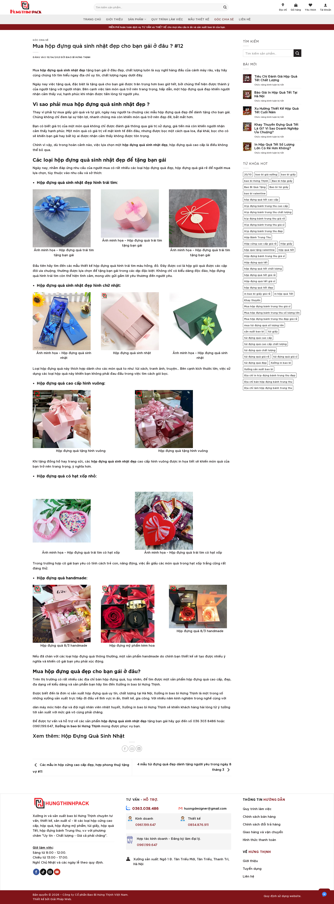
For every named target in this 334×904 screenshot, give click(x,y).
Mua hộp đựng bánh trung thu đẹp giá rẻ (270, 318)
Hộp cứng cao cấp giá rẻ (260, 243)
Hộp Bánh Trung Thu (257, 237)
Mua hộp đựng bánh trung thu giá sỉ (267, 306)
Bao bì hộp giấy (282, 180)
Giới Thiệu (114, 19)
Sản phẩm (135, 19)
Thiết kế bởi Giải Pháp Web (52, 899)
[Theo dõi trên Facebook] (36, 872)
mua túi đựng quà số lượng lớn (264, 325)
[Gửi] (227, 7)
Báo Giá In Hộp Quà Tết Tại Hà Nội (275, 94)
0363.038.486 (145, 808)
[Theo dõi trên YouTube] (57, 872)
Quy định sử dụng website (282, 896)
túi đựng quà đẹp (255, 362)
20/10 (247, 174)
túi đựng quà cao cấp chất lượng (265, 344)
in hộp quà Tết (283, 293)
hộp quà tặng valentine (259, 249)
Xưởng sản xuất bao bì (258, 369)
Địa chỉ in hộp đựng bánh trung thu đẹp (269, 375)
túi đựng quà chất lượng (259, 350)
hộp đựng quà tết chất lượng (263, 268)
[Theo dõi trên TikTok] (43, 872)
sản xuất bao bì (254, 331)
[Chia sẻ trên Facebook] (125, 748)
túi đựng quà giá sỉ (285, 356)
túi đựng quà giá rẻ (256, 356)
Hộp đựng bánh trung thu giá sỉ (264, 224)
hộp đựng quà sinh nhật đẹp (109, 103)
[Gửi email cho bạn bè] (132, 748)
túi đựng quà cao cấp (258, 337)
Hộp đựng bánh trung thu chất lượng (267, 212)
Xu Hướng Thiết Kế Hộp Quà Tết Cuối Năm (276, 110)
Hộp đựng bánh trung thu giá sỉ (264, 256)
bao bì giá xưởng (266, 174)
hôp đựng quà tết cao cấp (261, 199)
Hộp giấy (286, 243)
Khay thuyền (252, 300)
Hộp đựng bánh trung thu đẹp (263, 231)
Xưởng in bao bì (281, 362)
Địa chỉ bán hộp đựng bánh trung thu (268, 381)
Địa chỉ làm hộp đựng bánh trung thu (268, 387)
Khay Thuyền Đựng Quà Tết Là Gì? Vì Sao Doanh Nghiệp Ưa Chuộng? (276, 128)
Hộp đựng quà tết (256, 262)
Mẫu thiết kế (198, 19)
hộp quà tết (286, 249)
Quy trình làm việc (167, 19)
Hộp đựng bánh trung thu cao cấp (266, 205)
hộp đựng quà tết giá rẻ (260, 275)
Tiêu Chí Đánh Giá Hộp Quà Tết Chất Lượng (275, 78)
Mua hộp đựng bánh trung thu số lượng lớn (272, 312)
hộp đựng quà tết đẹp (258, 287)
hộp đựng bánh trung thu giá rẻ (264, 218)
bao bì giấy (288, 174)
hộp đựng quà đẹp (68, 670)
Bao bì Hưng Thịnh (78, 56)
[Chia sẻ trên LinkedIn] (139, 748)
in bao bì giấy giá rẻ (257, 293)
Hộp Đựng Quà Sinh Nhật (92, 735)
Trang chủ (92, 19)
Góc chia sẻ (224, 19)
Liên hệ (245, 19)
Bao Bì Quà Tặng (255, 187)
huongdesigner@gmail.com (205, 808)
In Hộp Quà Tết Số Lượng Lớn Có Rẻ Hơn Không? (274, 146)
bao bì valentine (255, 193)
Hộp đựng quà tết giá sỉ (259, 281)
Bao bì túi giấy (278, 187)
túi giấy (273, 331)
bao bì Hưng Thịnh (256, 180)
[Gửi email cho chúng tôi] (50, 872)
